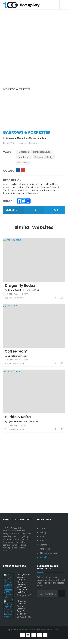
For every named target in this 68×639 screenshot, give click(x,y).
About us (7, 550)
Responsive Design (43, 157)
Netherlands (34, 421)
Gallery (43, 532)
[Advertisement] (34, 53)
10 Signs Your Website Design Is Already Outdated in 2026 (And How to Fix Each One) (23, 583)
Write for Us (45, 549)
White (28, 170)
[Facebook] (18, 200)
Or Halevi (12, 355)
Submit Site (45, 557)
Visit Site (11, 209)
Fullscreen (23, 151)
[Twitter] (23, 200)
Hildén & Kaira (18, 416)
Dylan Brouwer (15, 421)
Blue (18, 170)
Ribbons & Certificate (49, 553)
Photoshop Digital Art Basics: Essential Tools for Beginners (22, 607)
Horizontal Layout (42, 151)
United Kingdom (37, 138)
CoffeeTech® (16, 351)
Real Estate (24, 157)
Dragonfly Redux (20, 285)
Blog (42, 540)
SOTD (10, 294)
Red (23, 170)
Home (42, 528)
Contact (43, 544)
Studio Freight (15, 290)
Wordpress (23, 162)
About (42, 536)
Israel (25, 355)
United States (34, 290)
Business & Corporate (28, 143)
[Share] (27, 200)
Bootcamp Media (15, 138)
